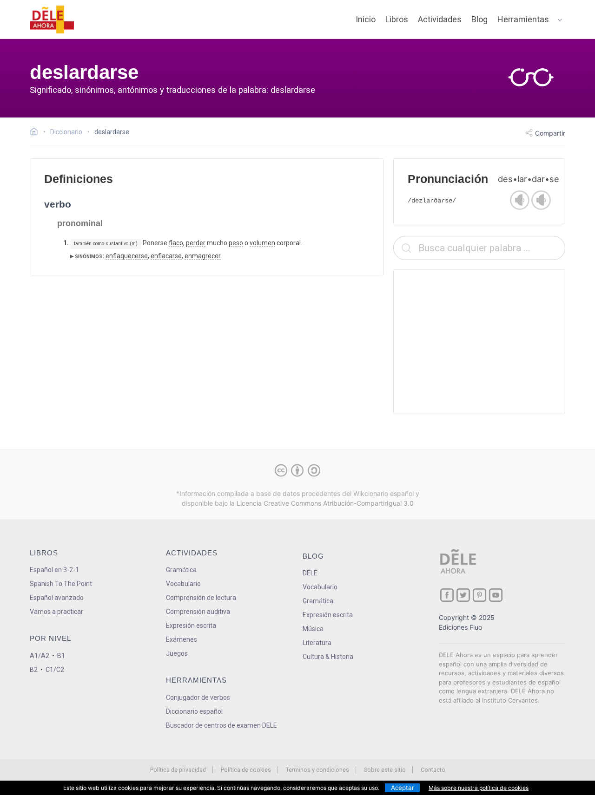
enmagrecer (203, 256)
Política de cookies (246, 769)
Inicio (366, 19)
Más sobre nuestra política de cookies (479, 787)
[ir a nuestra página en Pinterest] (479, 595)
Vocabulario (183, 583)
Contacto (433, 769)
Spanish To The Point (61, 583)
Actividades (440, 19)
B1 (61, 655)
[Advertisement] (479, 342)
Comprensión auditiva (198, 611)
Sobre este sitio (385, 769)
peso (236, 243)
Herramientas (523, 19)
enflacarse (166, 256)
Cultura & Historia (328, 656)
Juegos (177, 653)
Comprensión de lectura (201, 597)
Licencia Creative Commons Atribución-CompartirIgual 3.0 (325, 503)
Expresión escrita (191, 625)
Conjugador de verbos (198, 697)
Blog (479, 19)
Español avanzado (57, 597)
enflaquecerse (127, 256)
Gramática (181, 569)
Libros (396, 19)
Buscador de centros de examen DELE (221, 725)
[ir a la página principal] (52, 19)
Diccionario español (194, 711)
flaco (176, 243)
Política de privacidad (178, 769)
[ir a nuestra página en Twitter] (463, 595)
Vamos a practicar (56, 611)
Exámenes (181, 639)
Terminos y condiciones (317, 769)
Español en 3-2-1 (54, 569)
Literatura (317, 642)
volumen (262, 243)
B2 (34, 669)
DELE (310, 573)
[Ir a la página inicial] (36, 132)
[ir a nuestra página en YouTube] (496, 595)
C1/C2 (55, 669)
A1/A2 (39, 655)
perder (195, 243)
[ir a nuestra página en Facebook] (447, 595)
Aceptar (402, 787)
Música (313, 628)
